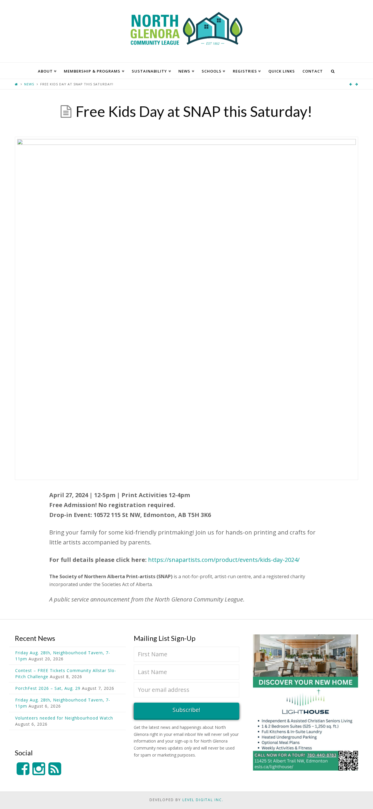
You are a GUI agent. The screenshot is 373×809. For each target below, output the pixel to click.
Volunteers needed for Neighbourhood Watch (64, 718)
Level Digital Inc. (203, 799)
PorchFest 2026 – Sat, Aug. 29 (47, 688)
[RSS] (54, 768)
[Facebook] (23, 768)
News (29, 84)
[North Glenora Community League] (186, 31)
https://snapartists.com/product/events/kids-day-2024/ (224, 560)
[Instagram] (38, 768)
